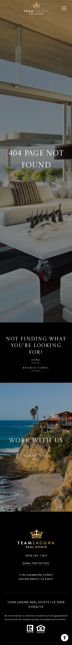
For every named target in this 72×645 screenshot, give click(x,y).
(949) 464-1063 (36, 555)
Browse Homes (36, 368)
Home (36, 360)
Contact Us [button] (36, 456)
